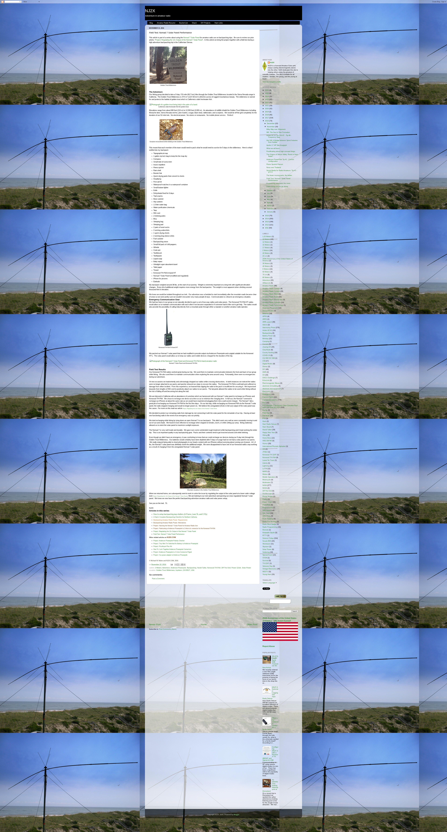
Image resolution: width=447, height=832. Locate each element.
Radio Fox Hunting (269, 521)
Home (204, 624)
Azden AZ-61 (267, 330)
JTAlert (265, 452)
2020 (267, 108)
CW (263, 361)
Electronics (266, 391)
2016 (267, 121)
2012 (267, 225)
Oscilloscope (267, 494)
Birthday (265, 338)
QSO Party (266, 516)
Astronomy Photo (268, 327)
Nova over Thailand (273, 167)
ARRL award (267, 322)
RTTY (264, 535)
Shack (194, 23)
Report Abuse (268, 646)
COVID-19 (266, 355)
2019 (267, 112)
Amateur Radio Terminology (272, 305)
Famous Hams (267, 397)
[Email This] (175, 564)
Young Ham (266, 574)
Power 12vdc (236, 568)
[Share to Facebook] (182, 564)
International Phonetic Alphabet (273, 446)
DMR (264, 372)
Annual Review (267, 311)
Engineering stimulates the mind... (278, 183)
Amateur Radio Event (270, 297)
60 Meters (266, 272)
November (271, 126)
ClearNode (266, 350)
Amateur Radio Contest (271, 291)
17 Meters (266, 247)
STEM (264, 558)
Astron (264, 325)
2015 (267, 215)
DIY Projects (205, 23)
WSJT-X (265, 571)
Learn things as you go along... (277, 186)
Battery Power (267, 336)
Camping (265, 341)
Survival (265, 560)
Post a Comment (158, 578)
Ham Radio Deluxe (269, 424)
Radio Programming (269, 527)
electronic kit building (270, 386)
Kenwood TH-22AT (269, 455)
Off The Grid (226, 568)
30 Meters (266, 263)
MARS (264, 471)
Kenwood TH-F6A (213, 568)
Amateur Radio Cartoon (271, 288)
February (270, 209)
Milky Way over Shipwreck (276, 129)
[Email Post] (171, 564)
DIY (263, 369)
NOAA (264, 488)
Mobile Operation (268, 477)
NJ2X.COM (171, 537)
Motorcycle (266, 480)
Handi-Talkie (201, 568)
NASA (264, 485)
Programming (267, 507)
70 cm (264, 274)
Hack (264, 421)
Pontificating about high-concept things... (281, 151)
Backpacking (191, 568)
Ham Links (219, 23)
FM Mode (266, 416)
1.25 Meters (266, 236)
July (268, 193)
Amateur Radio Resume (166, 23)
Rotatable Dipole (268, 532)
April (269, 202)
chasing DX (266, 347)
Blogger (236, 814)
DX (263, 375)
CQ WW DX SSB (268, 358)
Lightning (265, 466)
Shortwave (266, 544)
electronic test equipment (271, 389)
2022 (267, 102)
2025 (267, 93)
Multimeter (266, 482)
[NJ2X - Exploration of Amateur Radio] (280, 598)
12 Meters (266, 242)
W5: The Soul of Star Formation (278, 132)
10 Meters (266, 239)
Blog (151, 23)
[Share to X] (180, 564)
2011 (267, 228)
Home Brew (266, 438)
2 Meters (158, 568)
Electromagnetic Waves (271, 383)
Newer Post (155, 624)
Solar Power (246, 568)
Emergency (266, 394)
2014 (267, 219)
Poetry (264, 499)
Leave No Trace (268, 460)
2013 (267, 222)
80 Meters (266, 277)
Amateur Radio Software (271, 302)
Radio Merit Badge (269, 524)
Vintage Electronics (269, 569)
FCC (264, 403)
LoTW (264, 469)
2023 (267, 99)
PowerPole (266, 505)
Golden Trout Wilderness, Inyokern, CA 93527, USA (175, 570)
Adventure (166, 568)
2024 (267, 96)
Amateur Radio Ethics (270, 294)
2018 (267, 115)
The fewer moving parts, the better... (279, 175)
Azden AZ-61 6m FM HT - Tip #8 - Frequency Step (278, 136)
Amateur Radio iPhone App (272, 299)
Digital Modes (267, 364)
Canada (265, 344)
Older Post (252, 624)
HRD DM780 (267, 441)
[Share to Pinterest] (184, 564)
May (269, 199)
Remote (265, 530)
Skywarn (265, 546)
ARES (264, 319)
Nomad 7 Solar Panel (191, 38)
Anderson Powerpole (178, 568)
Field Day (265, 413)
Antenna (265, 313)
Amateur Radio (268, 286)
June (269, 196)
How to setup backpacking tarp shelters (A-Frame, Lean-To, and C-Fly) (180, 514)
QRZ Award (266, 510)
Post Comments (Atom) (167, 629)
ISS (263, 449)
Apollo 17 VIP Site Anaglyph (276, 145)
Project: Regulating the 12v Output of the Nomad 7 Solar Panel (178, 40)
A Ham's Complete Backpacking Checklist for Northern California (175, 517)
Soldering (265, 552)
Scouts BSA (266, 541)
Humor (265, 443)
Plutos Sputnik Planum (274, 164)
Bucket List (183, 23)
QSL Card (266, 513)
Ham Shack (266, 427)
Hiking (264, 435)
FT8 (264, 418)
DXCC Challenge (268, 378)
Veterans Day (267, 566)
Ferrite (264, 410)
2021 (267, 105)
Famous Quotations (269, 400)
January (270, 212)
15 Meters (266, 245)
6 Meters (265, 269)
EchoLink (265, 380)
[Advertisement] (203, 603)
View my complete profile (271, 82)
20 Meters (266, 253)
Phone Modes (267, 496)
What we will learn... (273, 148)
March (269, 205)
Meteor (265, 474)
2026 (267, 90)
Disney (265, 366)
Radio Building (267, 519)
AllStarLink (266, 283)
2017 (267, 118)
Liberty (265, 463)
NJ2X (150, 10)
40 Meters (266, 266)
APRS (264, 316)
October (270, 190)
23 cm (264, 256)
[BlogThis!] (178, 564)
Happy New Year (268, 432)
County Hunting (268, 352)
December (271, 123)
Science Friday (267, 538)
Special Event (267, 555)
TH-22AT (265, 563)
